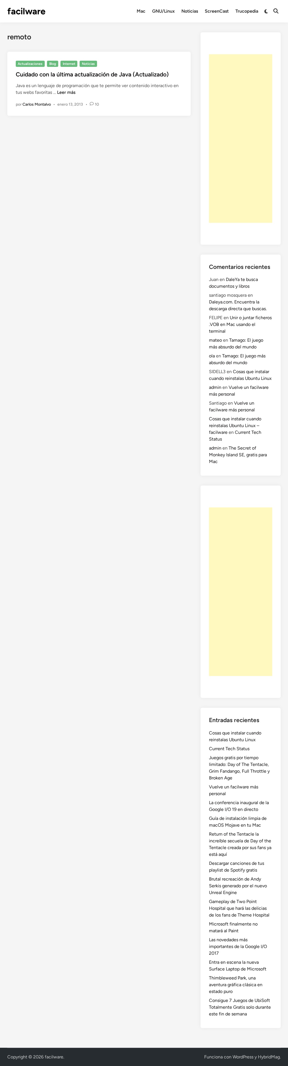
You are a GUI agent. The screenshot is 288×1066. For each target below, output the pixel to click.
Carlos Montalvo (36, 104)
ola (212, 356)
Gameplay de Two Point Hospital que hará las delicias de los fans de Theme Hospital (239, 908)
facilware (26, 11)
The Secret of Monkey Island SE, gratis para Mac (238, 454)
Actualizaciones (30, 64)
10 (97, 104)
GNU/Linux (163, 11)
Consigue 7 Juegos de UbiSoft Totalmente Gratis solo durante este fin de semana (240, 1007)
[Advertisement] (240, 138)
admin (215, 387)
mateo (215, 340)
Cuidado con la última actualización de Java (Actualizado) (92, 74)
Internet (69, 64)
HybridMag (269, 1057)
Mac (141, 11)
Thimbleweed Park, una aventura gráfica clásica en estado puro (235, 984)
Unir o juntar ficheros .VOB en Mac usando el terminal (240, 324)
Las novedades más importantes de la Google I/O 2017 (238, 946)
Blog (52, 64)
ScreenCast (217, 11)
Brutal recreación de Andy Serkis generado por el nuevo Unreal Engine (238, 885)
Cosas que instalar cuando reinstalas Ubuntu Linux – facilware (235, 425)
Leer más (66, 92)
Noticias (189, 11)
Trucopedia (246, 11)
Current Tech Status (229, 748)
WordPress (243, 1057)
